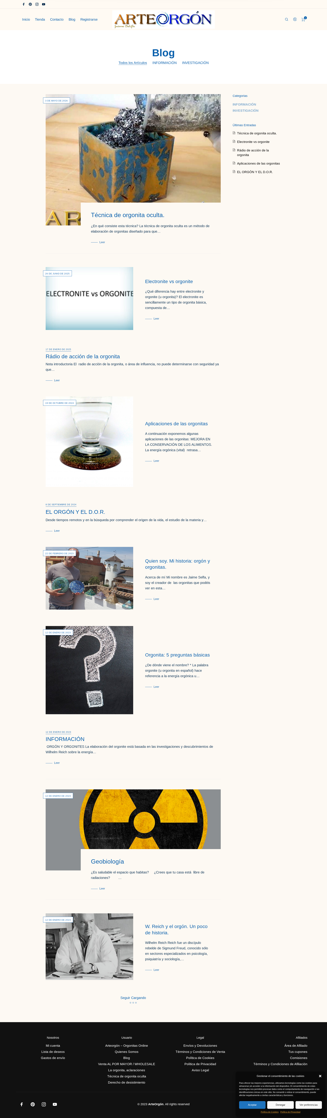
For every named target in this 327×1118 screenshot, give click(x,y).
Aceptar (252, 1104)
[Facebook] (23, 4)
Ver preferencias (309, 1104)
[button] (320, 1076)
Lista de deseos (53, 1052)
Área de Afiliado (295, 1045)
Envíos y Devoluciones (200, 1045)
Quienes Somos (126, 1052)
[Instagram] (36, 4)
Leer (102, 242)
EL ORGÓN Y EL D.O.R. (75, 512)
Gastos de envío (53, 1058)
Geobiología (107, 861)
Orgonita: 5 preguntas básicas (177, 655)
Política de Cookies (270, 1112)
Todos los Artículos (133, 63)
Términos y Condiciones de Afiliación (280, 1064)
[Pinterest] (30, 4)
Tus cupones (297, 1052)
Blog (126, 1058)
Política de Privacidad (290, 1112)
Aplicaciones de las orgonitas (176, 423)
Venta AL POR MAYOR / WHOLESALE (126, 1064)
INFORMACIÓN (164, 63)
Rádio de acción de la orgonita (83, 356)
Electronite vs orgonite (169, 281)
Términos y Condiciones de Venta (200, 1052)
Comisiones (298, 1058)
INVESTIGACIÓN (195, 63)
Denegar (280, 1104)
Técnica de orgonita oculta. (128, 214)
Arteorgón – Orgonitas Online (126, 1045)
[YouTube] (43, 4)
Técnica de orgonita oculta (126, 1076)
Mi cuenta (53, 1045)
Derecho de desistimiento (126, 1082)
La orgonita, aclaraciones (126, 1070)
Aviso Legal (200, 1070)
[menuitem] (28, 19)
